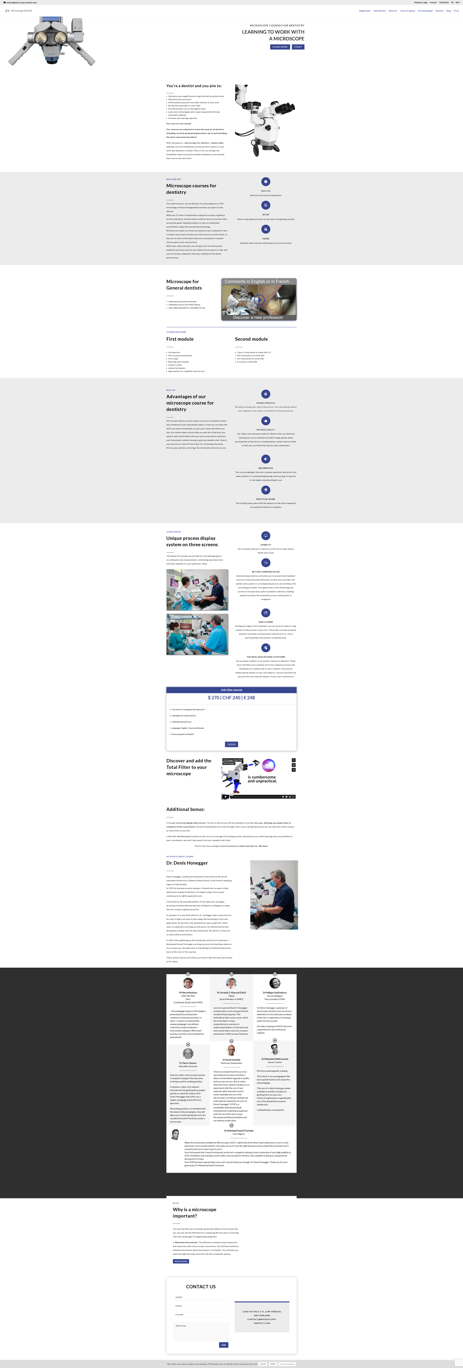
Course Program (407, 11)
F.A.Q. (456, 11)
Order (231, 744)
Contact (433, 2)
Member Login (420, 2)
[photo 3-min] (197, 609)
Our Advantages (425, 11)
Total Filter (444, 2)
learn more (280, 47)
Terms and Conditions (287, 1364)
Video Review (380, 11)
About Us (393, 11)
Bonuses (440, 11)
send (223, 1345)
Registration (365, 11)
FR (452, 2)
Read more (181, 1261)
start (298, 47)
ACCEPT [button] (263, 1364)
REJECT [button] (273, 1364)
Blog (449, 11)
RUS (457, 2)
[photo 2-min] (197, 654)
